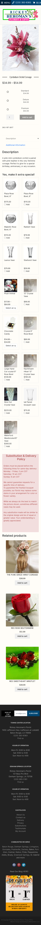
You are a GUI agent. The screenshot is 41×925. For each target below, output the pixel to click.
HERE (25, 871)
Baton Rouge (7, 846)
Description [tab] (11, 138)
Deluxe (26, 99)
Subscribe (33, 713)
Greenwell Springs (21, 855)
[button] (35, 28)
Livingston (33, 846)
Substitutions (20, 825)
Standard (25, 91)
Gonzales (6, 849)
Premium (25, 108)
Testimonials (20, 828)
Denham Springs (21, 846)
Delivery (20, 820)
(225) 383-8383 (20, 735)
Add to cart (27, 117)
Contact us (20, 817)
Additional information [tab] (15, 145)
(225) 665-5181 (20, 779)
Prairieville (15, 849)
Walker (18, 852)
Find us (20, 738)
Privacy (20, 823)
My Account (20, 831)
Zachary (24, 849)
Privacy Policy (28, 920)
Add (8, 204)
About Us (21, 815)
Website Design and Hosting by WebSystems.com (25, 921)
